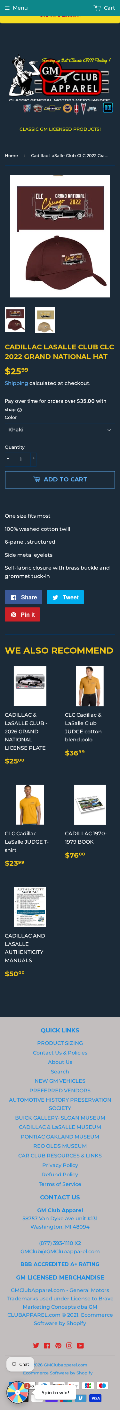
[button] (17, 8)
